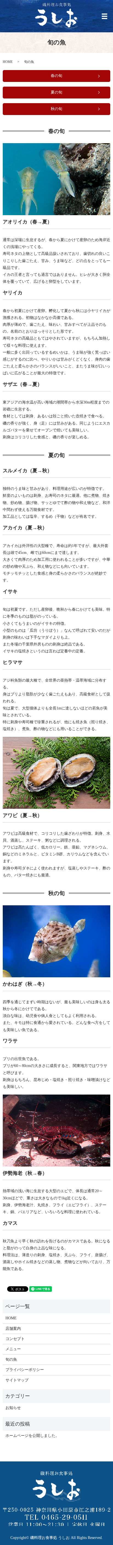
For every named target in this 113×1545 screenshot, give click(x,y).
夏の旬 (56, 92)
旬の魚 (11, 1359)
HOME (8, 62)
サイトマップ (17, 1380)
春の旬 (56, 76)
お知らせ (13, 1408)
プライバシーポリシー (24, 1370)
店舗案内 (13, 1329)
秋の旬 (56, 109)
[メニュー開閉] (104, 16)
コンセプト (15, 1339)
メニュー (13, 1349)
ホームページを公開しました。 (32, 1436)
